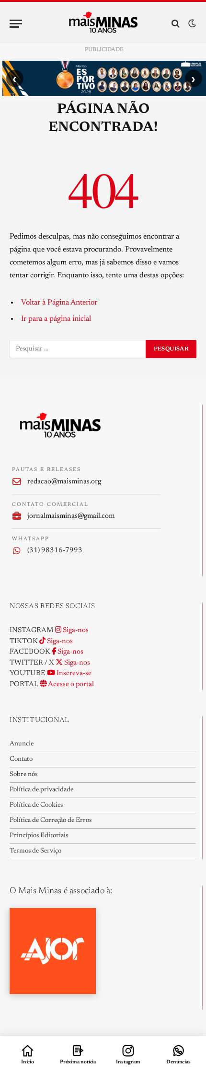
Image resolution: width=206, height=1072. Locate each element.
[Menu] (16, 23)
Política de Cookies (36, 805)
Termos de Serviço (35, 851)
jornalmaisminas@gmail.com (70, 516)
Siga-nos (75, 630)
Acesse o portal (70, 684)
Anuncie (22, 744)
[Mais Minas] (103, 23)
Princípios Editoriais (39, 835)
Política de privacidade (41, 790)
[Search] (176, 23)
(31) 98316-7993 (54, 550)
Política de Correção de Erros (51, 820)
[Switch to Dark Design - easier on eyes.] (191, 23)
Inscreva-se (73, 673)
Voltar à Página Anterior (59, 302)
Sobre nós (23, 774)
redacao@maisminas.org (64, 481)
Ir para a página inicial (56, 319)
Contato (21, 759)
